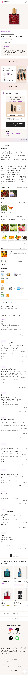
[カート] (26, 2)
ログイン (18, 1)
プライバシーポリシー (11, 664)
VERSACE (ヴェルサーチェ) (7, 34)
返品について (24, 139)
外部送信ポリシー (18, 664)
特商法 (24, 664)
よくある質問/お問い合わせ (14, 659)
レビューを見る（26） (6, 42)
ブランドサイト (20, 661)
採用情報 (19, 666)
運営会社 (8, 666)
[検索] (22, 1)
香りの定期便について (9, 661)
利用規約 (4, 664)
